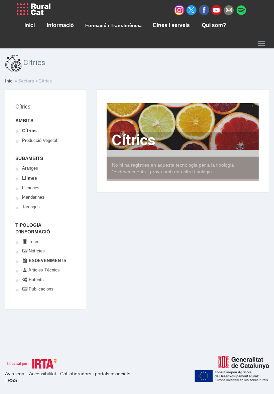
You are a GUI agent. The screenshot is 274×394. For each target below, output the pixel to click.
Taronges (31, 206)
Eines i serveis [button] (171, 25)
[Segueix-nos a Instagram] (179, 9)
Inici (9, 80)
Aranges (30, 168)
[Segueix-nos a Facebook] (204, 9)
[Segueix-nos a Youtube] (216, 9)
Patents (35, 279)
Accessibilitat (43, 373)
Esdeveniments (46, 260)
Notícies (36, 250)
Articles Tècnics (43, 269)
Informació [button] (60, 25)
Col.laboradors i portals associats (95, 373)
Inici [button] (29, 25)
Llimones (30, 187)
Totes (33, 241)
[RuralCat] (36, 9)
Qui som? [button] (214, 25)
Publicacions (40, 288)
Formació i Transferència (113, 25)
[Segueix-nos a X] (191, 9)
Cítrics (22, 107)
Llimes (29, 178)
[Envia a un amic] (229, 9)
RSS (12, 380)
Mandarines (33, 197)
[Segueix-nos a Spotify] (241, 9)
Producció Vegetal (39, 140)
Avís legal (16, 373)
